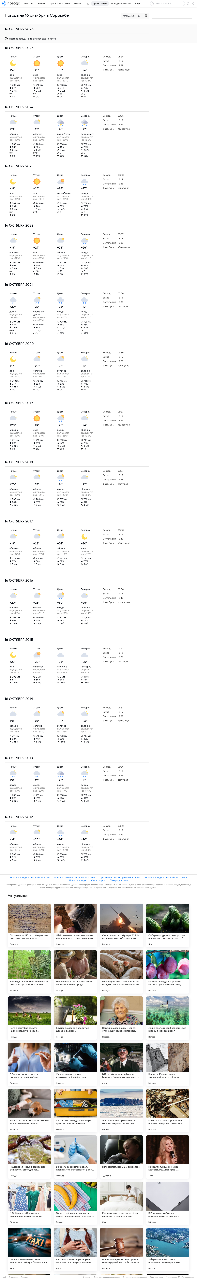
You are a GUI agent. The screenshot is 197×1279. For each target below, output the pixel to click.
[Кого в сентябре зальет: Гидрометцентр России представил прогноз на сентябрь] (29, 1018)
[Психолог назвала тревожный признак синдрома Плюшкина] (167, 1110)
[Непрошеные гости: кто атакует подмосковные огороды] (75, 972)
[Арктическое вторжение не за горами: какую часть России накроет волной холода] (121, 1110)
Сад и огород (98, 880)
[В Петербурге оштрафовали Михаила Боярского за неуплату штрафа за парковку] (121, 1064)
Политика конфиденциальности (107, 1277)
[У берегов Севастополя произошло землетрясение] (167, 1249)
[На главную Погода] (13, 3)
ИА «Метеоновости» (186, 1277)
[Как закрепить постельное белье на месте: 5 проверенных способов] (121, 1203)
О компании (13, 1277)
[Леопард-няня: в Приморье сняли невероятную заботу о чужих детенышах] (29, 972)
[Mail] (4, 3)
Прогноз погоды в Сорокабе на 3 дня (29, 877)
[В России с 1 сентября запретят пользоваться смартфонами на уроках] (75, 1249)
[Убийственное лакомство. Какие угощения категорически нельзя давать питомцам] (75, 925)
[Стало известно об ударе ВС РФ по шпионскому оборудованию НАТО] (121, 925)
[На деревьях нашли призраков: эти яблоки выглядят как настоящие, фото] (29, 1157)
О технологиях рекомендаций (135, 1277)
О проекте (87, 1277)
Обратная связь (156, 1277)
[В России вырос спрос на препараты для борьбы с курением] (29, 1064)
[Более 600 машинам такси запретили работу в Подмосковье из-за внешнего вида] (29, 1249)
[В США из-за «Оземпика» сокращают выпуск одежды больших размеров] (29, 1203)
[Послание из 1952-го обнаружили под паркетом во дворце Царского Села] (29, 925)
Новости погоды (77, 880)
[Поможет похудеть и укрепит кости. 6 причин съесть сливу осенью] (167, 972)
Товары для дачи (119, 880)
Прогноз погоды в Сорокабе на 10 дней (166, 877)
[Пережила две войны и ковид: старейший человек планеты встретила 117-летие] (121, 1018)
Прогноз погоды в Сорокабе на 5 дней (74, 877)
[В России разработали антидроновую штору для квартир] (167, 1203)
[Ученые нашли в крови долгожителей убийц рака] (75, 1064)
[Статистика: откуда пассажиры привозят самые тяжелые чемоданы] (75, 1110)
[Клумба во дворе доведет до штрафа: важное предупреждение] (75, 1018)
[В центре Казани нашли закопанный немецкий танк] (167, 1064)
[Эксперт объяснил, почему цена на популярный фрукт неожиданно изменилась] (75, 1203)
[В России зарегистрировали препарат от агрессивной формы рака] (75, 1157)
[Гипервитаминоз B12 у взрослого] (121, 1157)
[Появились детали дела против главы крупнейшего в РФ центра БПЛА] (121, 1249)
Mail (4, 1277)
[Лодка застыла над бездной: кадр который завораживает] (167, 1018)
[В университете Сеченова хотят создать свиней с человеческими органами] (121, 972)
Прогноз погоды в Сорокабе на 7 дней (120, 877)
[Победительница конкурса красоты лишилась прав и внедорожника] (167, 1157)
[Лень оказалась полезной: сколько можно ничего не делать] (29, 1110)
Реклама (24, 1277)
